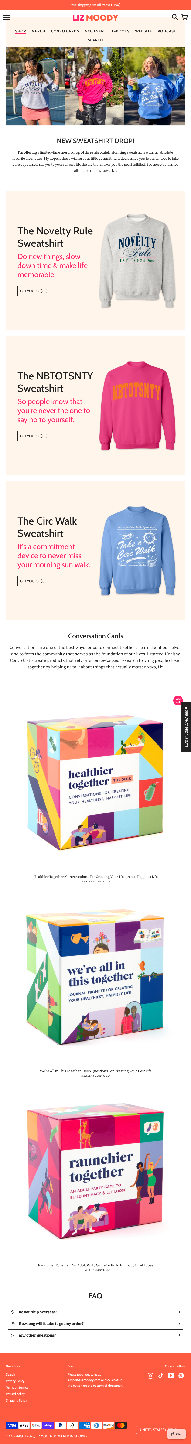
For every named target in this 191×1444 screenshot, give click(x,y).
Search (10, 1374)
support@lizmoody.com (84, 1380)
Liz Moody (44, 1436)
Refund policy (15, 1394)
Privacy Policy (15, 1381)
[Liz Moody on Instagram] (150, 1376)
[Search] (174, 17)
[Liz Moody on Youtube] (171, 1376)
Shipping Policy (16, 1400)
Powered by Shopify (70, 1436)
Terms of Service (17, 1387)
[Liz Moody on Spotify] (181, 1376)
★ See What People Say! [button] (186, 726)
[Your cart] (184, 17)
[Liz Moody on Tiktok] (161, 1376)
